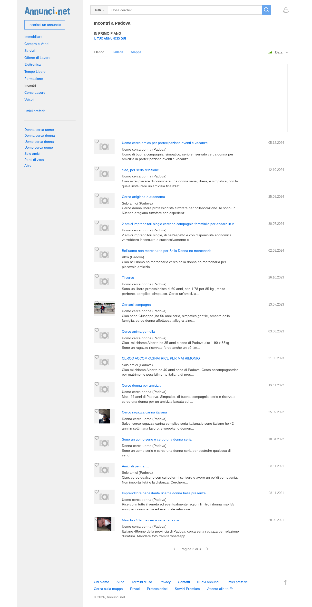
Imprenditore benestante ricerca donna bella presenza (164, 493)
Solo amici (32, 153)
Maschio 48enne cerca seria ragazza (150, 520)
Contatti (184, 582)
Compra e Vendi (36, 44)
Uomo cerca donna (39, 142)
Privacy (165, 582)
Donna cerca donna (39, 135)
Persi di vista (34, 160)
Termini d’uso (142, 582)
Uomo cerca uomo (38, 147)
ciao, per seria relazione (140, 170)
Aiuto (120, 582)
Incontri (30, 85)
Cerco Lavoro (34, 92)
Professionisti (157, 589)
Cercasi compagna (136, 305)
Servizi (29, 50)
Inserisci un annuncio (45, 25)
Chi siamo (101, 582)
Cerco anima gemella (138, 331)
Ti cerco (128, 277)
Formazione (33, 79)
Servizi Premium (187, 589)
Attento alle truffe (220, 589)
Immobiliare (33, 37)
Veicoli (29, 99)
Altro (27, 165)
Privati (135, 589)
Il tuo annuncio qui (110, 38)
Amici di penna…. (135, 466)
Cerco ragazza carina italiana (144, 412)
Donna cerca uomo (39, 130)
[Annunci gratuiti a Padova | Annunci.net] (47, 10)
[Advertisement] (191, 98)
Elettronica (32, 64)
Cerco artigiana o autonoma (143, 197)
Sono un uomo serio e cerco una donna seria (157, 439)
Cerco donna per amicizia (141, 385)
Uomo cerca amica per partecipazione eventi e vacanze (165, 143)
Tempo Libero (35, 71)
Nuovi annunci (208, 582)
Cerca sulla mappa (108, 589)
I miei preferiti (34, 111)
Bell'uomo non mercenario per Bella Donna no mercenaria (167, 251)
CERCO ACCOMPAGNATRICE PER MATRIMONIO (161, 358)
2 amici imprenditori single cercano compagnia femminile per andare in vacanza (183, 224)
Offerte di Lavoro (37, 58)
